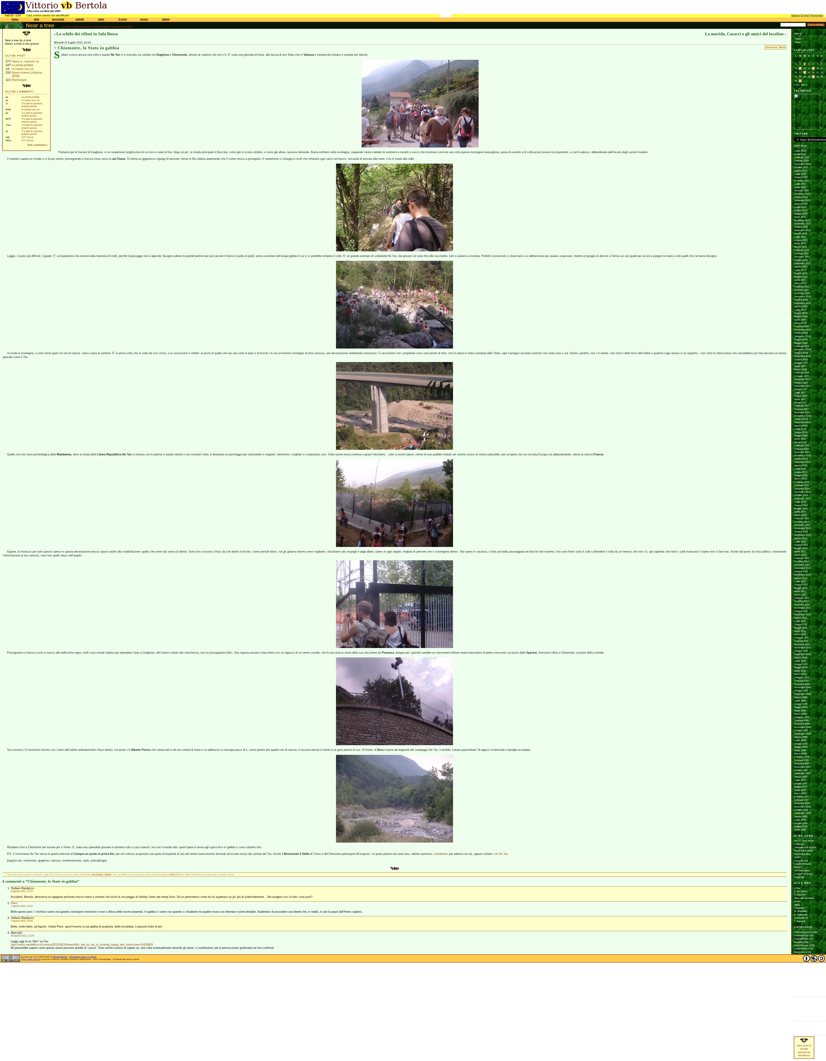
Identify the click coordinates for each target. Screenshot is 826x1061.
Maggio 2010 (801, 667)
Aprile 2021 (800, 280)
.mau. (797, 888)
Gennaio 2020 (801, 326)
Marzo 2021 (800, 283)
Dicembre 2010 (802, 644)
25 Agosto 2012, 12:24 (22, 935)
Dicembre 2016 (802, 412)
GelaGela (799, 877)
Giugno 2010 (801, 664)
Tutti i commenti (36, 145)
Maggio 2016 (801, 435)
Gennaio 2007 (801, 800)
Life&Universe (801, 945)
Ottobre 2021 (801, 260)
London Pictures (802, 864)
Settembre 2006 (802, 813)
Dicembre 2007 (802, 763)
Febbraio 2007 (801, 796)
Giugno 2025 (801, 177)
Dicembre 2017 (802, 379)
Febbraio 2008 (801, 756)
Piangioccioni (800, 965)
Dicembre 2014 (802, 488)
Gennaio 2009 (801, 720)
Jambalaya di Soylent (805, 847)
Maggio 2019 (801, 343)
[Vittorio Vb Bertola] (807, 128)
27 (813, 76)
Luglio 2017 (800, 392)
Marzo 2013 (800, 555)
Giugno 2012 (801, 584)
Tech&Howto (800, 978)
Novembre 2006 (802, 806)
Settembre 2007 (802, 773)
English (805, 15)
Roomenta (799, 968)
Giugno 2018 (801, 359)
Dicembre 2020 (802, 293)
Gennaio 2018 (801, 376)
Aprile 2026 (800, 154)
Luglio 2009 (800, 700)
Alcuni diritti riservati (30, 959)
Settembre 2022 (802, 230)
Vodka (797, 857)
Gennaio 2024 (801, 190)
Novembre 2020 (802, 296)
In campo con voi (22, 69)
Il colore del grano (803, 873)
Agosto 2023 (800, 204)
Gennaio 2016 (801, 449)
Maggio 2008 (801, 747)
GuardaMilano (801, 938)
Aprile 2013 (800, 551)
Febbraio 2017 (801, 405)
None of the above (803, 850)
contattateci (441, 853)
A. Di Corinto (800, 891)
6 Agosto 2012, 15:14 (22, 891)
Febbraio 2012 (801, 598)
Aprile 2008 (800, 750)
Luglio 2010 (800, 661)
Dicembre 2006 (802, 803)
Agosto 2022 (800, 233)
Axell (796, 901)
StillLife (781, 47)
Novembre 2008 (802, 727)
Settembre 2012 (802, 574)
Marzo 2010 (800, 674)
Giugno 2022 (801, 240)
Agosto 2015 (800, 465)
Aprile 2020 (800, 319)
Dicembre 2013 (802, 525)
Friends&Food (801, 935)
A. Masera (799, 894)
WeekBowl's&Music (804, 988)
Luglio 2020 (800, 310)
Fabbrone (799, 844)
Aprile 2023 (800, 217)
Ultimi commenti (19, 91)
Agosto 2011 (800, 617)
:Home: (798, 38)
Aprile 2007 (800, 790)
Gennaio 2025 (801, 180)
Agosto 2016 (800, 425)
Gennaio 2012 (801, 601)
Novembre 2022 (802, 223)
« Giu (796, 84)
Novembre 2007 (802, 767)
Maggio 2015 (801, 475)
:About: (797, 42)
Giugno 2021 (801, 273)
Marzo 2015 (800, 478)
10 (800, 68)
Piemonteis (816, 15)
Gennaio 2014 (801, 522)
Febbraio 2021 (801, 286)
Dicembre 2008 (802, 723)
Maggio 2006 (801, 826)
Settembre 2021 (802, 263)
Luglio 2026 (800, 150)
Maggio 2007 (801, 786)
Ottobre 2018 (801, 353)
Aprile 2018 (800, 366)
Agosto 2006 (800, 816)
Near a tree (40, 25)
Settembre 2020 (802, 303)
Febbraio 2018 (801, 372)
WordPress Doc (802, 1012)
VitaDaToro (799, 985)
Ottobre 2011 (801, 611)
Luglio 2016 (800, 429)
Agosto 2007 (800, 776)
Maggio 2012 (801, 588)
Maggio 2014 (801, 508)
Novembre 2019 (802, 329)
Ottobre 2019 (801, 333)
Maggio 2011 (800, 627)
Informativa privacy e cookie (83, 957)
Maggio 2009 (801, 707)
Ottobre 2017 (801, 382)
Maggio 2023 (801, 213)
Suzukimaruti (801, 918)
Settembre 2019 (802, 336)
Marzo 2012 (800, 594)
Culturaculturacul (802, 932)
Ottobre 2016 (801, 419)
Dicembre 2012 (802, 565)
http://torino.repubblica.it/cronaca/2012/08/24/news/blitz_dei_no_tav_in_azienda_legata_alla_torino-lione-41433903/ (82, 944)
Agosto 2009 (800, 697)
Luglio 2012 (800, 581)
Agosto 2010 (800, 657)
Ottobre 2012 (801, 571)
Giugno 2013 (801, 545)
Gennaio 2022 (801, 253)
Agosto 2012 (800, 578)
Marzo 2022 (800, 247)
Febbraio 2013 (801, 558)
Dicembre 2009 (802, 684)
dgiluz (797, 904)
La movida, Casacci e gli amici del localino (744, 33)
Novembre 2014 (802, 492)
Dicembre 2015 (802, 452)
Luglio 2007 (800, 780)
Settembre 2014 (802, 498)
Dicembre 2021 (802, 256)
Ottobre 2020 (801, 299)
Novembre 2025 (802, 164)
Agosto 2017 (800, 389)
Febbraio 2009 (801, 717)
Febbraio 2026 (801, 157)
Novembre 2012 (802, 568)
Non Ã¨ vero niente (804, 840)
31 (800, 81)
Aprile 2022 (800, 243)
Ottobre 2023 (801, 197)
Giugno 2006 (801, 823)
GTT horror (28, 137)
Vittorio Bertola (59, 957)
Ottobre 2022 (801, 227)
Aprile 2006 (800, 829)
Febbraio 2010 (801, 677)
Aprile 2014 (800, 511)
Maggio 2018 (801, 362)
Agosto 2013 (800, 538)
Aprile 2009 (800, 710)
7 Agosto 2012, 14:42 (22, 906)
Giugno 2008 (801, 743)
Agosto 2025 (800, 170)
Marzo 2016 (800, 442)
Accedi (797, 999)
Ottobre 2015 (801, 459)
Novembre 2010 (802, 647)
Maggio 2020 (801, 316)
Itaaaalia (798, 942)
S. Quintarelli (800, 914)
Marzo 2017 (800, 402)
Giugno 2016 (801, 432)
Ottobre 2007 (801, 770)
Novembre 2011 (802, 608)
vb (7, 103)
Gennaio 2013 (801, 561)
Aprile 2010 (800, 670)
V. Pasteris (799, 921)
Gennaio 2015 (801, 485)
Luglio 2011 (800, 621)
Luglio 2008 (800, 740)
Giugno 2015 (801, 472)
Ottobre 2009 (801, 690)
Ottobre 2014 (801, 495)
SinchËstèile (800, 971)
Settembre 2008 (802, 733)
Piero (14, 903)
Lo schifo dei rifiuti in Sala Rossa (87, 33)
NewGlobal (771, 47)
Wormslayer (19, 79)
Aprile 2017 (800, 399)
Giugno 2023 (801, 210)
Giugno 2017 (801, 396)
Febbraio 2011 (801, 637)
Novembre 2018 (802, 349)
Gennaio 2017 (801, 409)
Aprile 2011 (800, 631)
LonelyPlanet (800, 948)
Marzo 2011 (800, 634)
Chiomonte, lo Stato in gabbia (88, 47)
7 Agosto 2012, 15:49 (22, 921)
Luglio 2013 (800, 541)
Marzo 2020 (800, 323)
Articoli (797, 1023)
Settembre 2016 (802, 422)
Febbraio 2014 (801, 518)
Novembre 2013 (802, 528)
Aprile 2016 (800, 439)
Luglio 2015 (800, 468)
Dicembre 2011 (802, 604)
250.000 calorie (802, 870)
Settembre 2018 (802, 356)
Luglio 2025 (800, 174)
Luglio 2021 (800, 270)
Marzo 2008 (800, 753)
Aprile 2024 (800, 187)
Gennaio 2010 (801, 680)
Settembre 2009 (802, 694)
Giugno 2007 (801, 783)
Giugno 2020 (801, 313)
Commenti (799, 1027)
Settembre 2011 (802, 614)
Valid (801, 1002)
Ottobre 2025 (801, 167)
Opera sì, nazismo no (25, 61)
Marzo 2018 (800, 369)
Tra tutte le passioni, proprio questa (32, 104)
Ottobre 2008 (801, 730)
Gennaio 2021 (801, 290)
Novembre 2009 (802, 687)
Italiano (795, 15)
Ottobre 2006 (801, 810)
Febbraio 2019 (801, 346)
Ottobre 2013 (801, 531)
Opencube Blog (802, 854)
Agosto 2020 (800, 306)
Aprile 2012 (800, 591)
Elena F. (798, 867)
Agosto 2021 (800, 266)
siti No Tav (501, 853)
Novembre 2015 (802, 455)
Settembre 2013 (802, 535)
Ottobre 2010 (801, 650)
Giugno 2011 (800, 624)
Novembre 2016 (802, 416)
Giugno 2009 (801, 704)
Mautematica (800, 952)
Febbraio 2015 (801, 482)
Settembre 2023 (802, 200)
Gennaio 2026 (801, 160)
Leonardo (799, 908)
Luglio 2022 (800, 237)
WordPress (800, 1009)
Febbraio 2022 (801, 250)
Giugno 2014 (801, 505)
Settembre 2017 (802, 386)
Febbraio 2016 (801, 445)
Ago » (804, 84)
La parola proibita (22, 65)
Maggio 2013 (801, 548)
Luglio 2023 (800, 207)
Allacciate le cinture (804, 898)
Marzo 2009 (800, 713)
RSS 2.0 (174, 874)
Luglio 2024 (800, 184)
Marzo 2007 (800, 793)
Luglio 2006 (800, 819)
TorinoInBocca (801, 981)
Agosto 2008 (800, 737)
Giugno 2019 (801, 339)
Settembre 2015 (802, 462)
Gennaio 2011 (801, 641)
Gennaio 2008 (801, 760)
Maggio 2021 (801, 276)
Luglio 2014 (800, 502)
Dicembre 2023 (802, 193)
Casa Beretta (801, 860)
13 (813, 68)
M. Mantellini (800, 911)
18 (804, 72)
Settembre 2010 (802, 654)
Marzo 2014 (800, 515)
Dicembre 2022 (802, 220)
